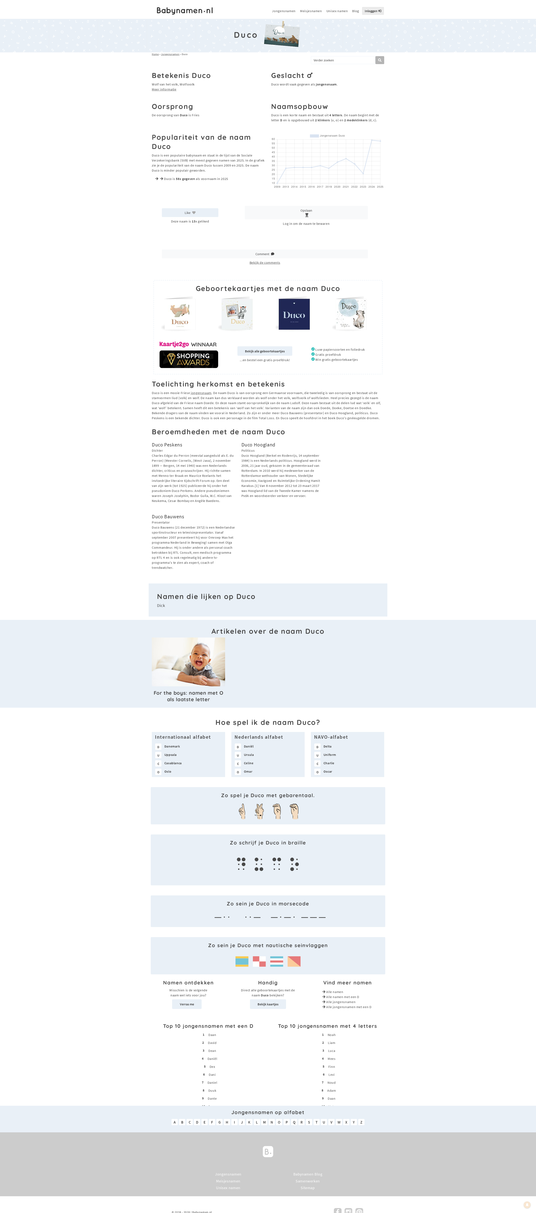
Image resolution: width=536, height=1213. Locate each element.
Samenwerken (308, 1180)
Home (155, 54)
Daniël (212, 1059)
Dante (212, 1098)
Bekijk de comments (265, 262)
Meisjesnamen (311, 11)
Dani (212, 1074)
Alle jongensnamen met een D (348, 1007)
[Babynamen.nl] (268, 1151)
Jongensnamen (284, 11)
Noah (332, 1035)
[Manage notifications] (527, 1204)
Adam (331, 1090)
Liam (331, 1043)
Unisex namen (337, 11)
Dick (161, 605)
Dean (212, 1051)
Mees (332, 1059)
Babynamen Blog (307, 1174)
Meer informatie (164, 89)
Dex (212, 1066)
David (212, 1043)
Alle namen (334, 992)
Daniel (212, 1082)
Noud (331, 1082)
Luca (331, 1051)
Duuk (212, 1090)
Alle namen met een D (342, 997)
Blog (355, 11)
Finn (331, 1066)
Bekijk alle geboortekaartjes (265, 351)
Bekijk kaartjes (268, 1004)
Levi (332, 1074)
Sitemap (308, 1187)
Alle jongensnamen (341, 1002)
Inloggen (371, 11)
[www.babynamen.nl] (185, 11)
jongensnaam (201, 393)
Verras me (187, 1004)
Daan (212, 1035)
